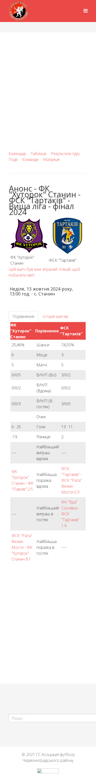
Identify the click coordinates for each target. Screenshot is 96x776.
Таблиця (38, 153)
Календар (17, 153)
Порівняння (23, 316)
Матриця (51, 159)
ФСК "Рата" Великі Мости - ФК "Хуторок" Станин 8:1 (22, 547)
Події (13, 159)
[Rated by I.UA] (48, 772)
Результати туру (65, 153)
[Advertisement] (48, 82)
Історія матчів (55, 316)
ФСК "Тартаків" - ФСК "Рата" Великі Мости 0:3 (71, 480)
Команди (30, 159)
